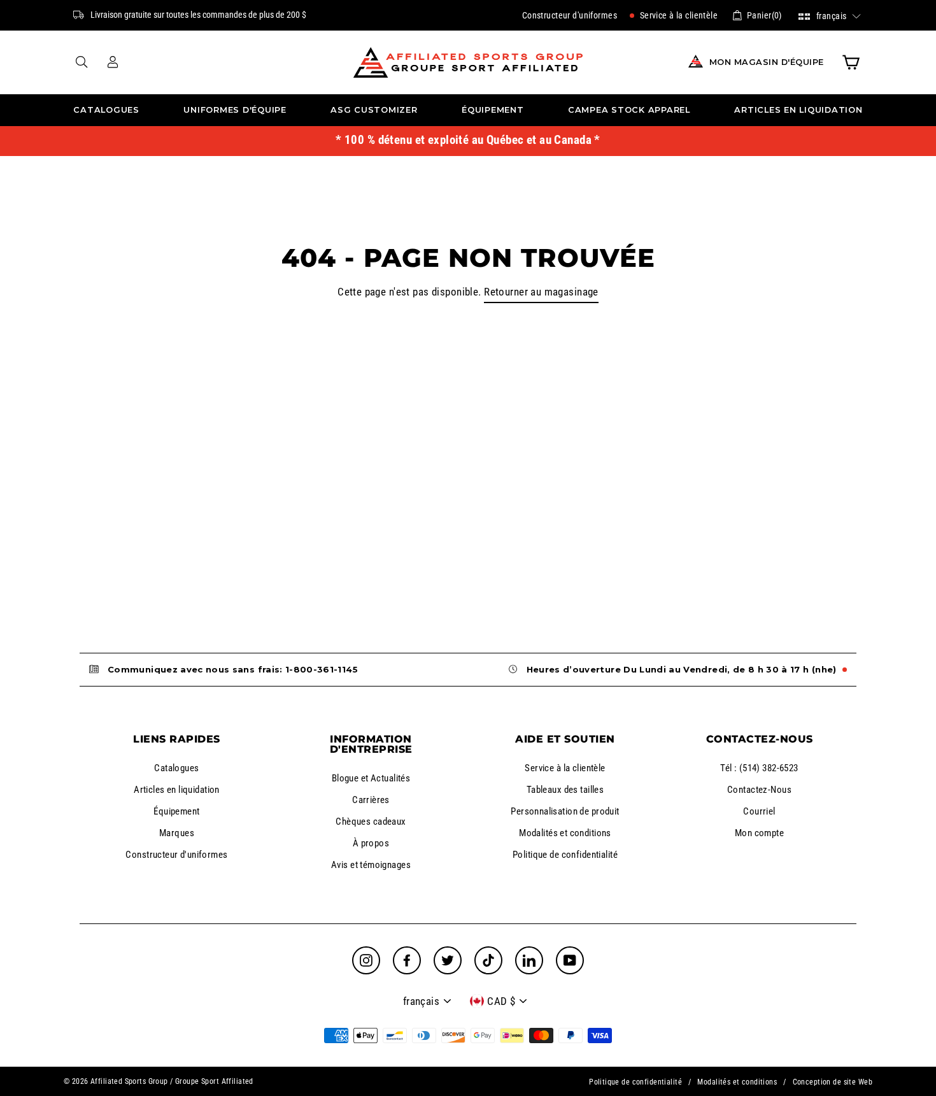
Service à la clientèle (677, 15)
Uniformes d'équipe (235, 110)
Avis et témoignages (371, 865)
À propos (371, 843)
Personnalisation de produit (565, 811)
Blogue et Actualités (371, 778)
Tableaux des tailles (565, 789)
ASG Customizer (374, 110)
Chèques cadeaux (371, 821)
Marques (176, 833)
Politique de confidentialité (565, 854)
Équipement (493, 110)
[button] (830, 15)
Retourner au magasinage (541, 291)
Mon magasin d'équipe (766, 62)
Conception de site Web (832, 1082)
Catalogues (106, 110)
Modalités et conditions (565, 833)
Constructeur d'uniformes (569, 15)
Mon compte (759, 833)
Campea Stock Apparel (629, 110)
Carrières (371, 800)
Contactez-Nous (759, 789)
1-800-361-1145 (321, 669)
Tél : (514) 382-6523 (759, 768)
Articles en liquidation (798, 110)
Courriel (759, 811)
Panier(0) (764, 15)
